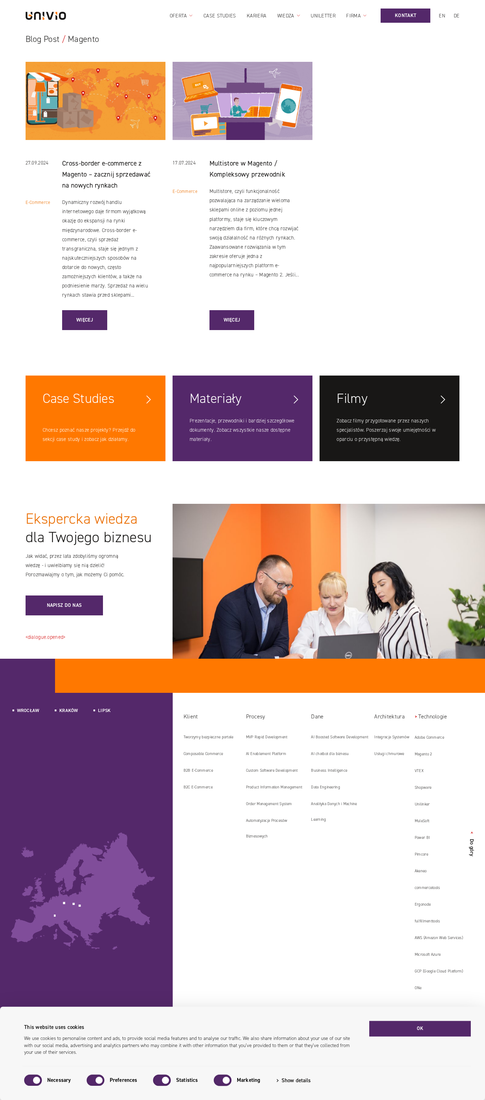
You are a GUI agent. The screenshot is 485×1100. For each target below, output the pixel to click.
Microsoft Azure (428, 954)
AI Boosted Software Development (339, 737)
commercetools (427, 887)
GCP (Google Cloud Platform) (439, 971)
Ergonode (423, 904)
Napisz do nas (64, 605)
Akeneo (421, 871)
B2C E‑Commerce (198, 787)
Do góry (471, 843)
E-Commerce (38, 202)
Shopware (423, 787)
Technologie (432, 716)
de (457, 15)
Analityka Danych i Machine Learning (334, 811)
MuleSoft (422, 821)
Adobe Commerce (429, 737)
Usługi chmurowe (389, 753)
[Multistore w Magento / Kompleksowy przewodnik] (242, 110)
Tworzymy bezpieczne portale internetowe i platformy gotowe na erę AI (210, 739)
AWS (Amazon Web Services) (439, 937)
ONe (418, 988)
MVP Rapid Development (267, 737)
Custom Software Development (272, 770)
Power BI (422, 837)
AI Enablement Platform (266, 753)
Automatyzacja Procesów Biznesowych (266, 828)
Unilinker (422, 804)
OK (420, 1028)
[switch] (95, 1080)
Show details (296, 1080)
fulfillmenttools (427, 921)
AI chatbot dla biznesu (330, 753)
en (442, 15)
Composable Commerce (203, 753)
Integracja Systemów (391, 737)
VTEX (419, 770)
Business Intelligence (329, 770)
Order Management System (269, 804)
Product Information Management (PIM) (274, 789)
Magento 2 (423, 754)
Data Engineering (325, 787)
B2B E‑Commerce (198, 770)
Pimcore (421, 854)
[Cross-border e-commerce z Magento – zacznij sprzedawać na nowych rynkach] (95, 110)
